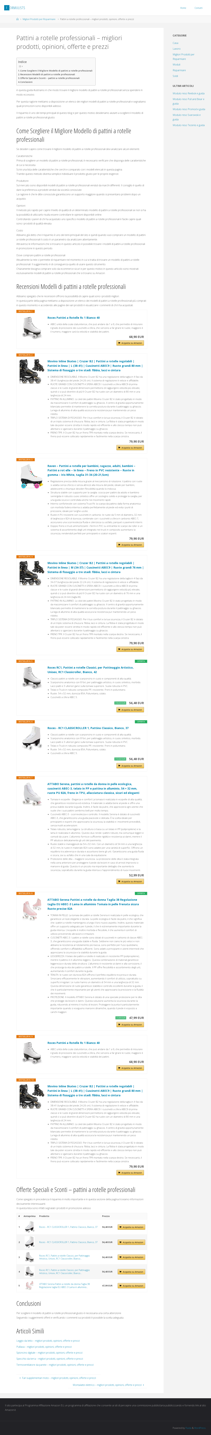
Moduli (176, 64)
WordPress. (200, 1427)
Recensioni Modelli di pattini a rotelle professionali (47, 74)
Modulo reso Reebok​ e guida (189, 93)
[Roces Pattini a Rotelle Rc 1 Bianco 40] (32, 327)
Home (183, 8)
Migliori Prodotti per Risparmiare (39, 19)
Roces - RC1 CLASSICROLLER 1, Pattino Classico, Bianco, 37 (88, 728)
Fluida (188, 1427)
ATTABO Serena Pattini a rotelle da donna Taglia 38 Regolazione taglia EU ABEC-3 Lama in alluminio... (64, 1286)
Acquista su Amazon (132, 342)
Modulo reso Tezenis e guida (189, 125)
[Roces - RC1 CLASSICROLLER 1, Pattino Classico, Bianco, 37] (32, 738)
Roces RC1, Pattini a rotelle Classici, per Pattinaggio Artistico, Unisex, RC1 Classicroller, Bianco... (64, 1257)
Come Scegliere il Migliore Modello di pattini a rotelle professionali (56, 70)
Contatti (199, 8)
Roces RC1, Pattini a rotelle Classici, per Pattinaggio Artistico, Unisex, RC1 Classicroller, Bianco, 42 (90, 670)
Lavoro (177, 48)
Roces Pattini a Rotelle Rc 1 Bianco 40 (73, 317)
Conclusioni (26, 81)
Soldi (175, 76)
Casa (175, 43)
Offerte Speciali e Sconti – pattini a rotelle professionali (50, 78)
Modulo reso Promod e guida (189, 109)
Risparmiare (179, 70)
